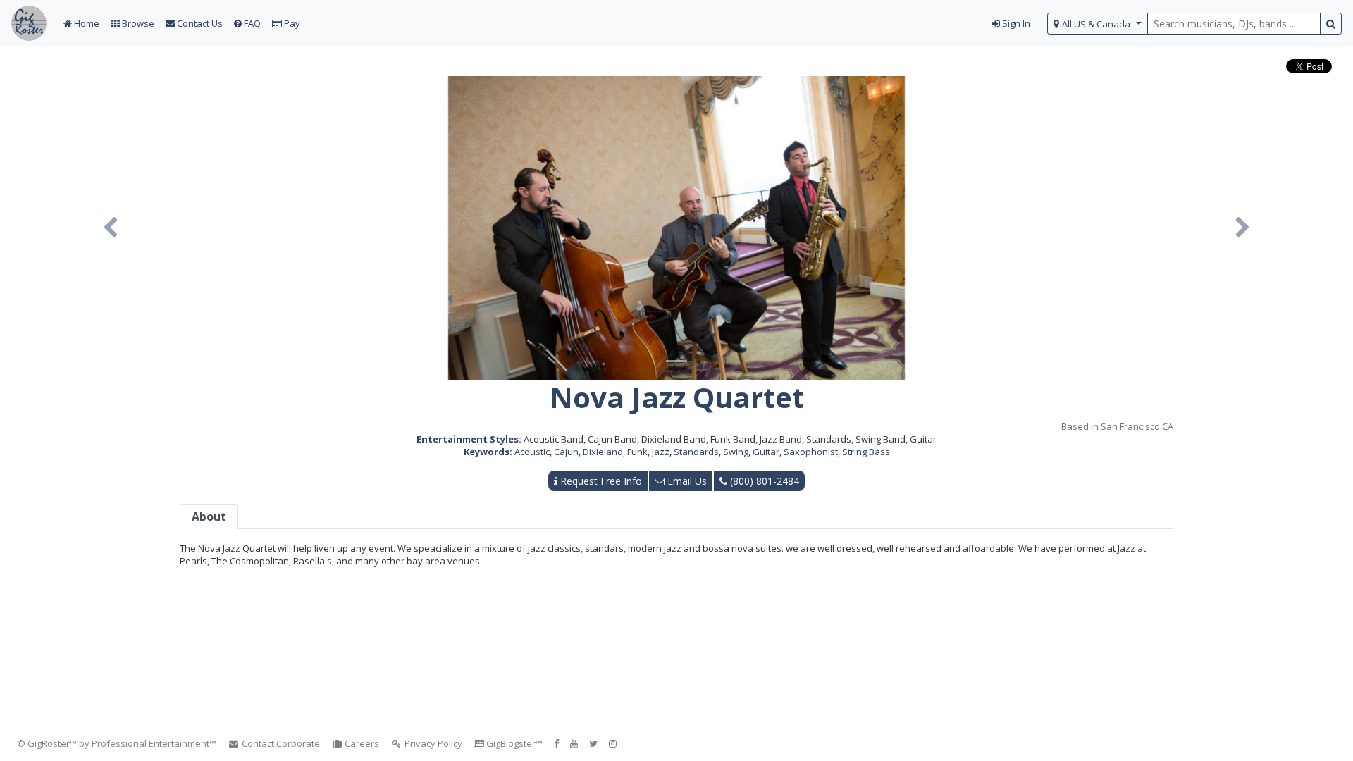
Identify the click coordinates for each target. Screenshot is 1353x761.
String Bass (866, 451)
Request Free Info (599, 481)
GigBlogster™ (513, 743)
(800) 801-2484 (763, 481)
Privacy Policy (432, 743)
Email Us (686, 481)
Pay (291, 23)
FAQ (251, 23)
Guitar (766, 451)
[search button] (1331, 24)
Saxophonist (811, 451)
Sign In (1015, 23)
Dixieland (603, 451)
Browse (137, 23)
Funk (637, 451)
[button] (111, 228)
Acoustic (532, 451)
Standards (696, 451)
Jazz (660, 451)
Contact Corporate (280, 743)
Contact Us (199, 23)
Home (85, 23)
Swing (735, 451)
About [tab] (209, 516)
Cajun (566, 451)
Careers (360, 743)
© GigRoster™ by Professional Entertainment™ (116, 743)
